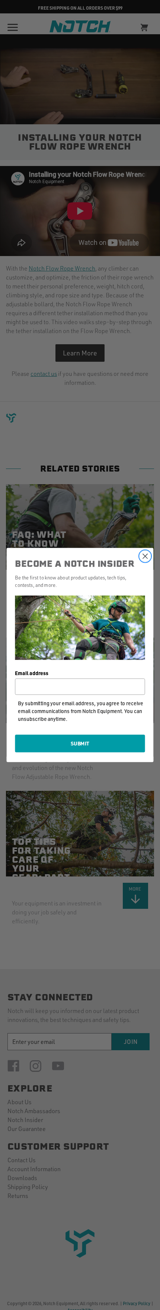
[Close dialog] (145, 556)
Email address (31, 673)
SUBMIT (80, 743)
